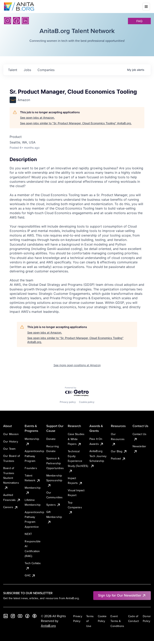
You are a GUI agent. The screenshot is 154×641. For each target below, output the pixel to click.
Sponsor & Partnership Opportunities (55, 463)
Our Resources (118, 436)
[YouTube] (20, 616)
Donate (51, 439)
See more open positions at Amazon (77, 365)
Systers (51, 505)
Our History (10, 441)
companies (46, 70)
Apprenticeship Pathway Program (34, 456)
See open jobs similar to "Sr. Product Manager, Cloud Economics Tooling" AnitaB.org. (76, 123)
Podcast (116, 458)
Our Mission (11, 434)
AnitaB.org (48, 625)
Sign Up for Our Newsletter (119, 595)
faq (139, 21)
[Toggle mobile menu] (146, 6)
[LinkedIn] (25, 20)
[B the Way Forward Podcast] (34, 616)
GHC (27, 575)
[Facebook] (16, 20)
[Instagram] (7, 20)
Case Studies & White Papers (76, 439)
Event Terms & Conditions (117, 621)
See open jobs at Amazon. (37, 117)
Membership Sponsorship (54, 477)
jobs (27, 70)
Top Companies (75, 505)
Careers (8, 507)
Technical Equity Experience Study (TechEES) (78, 458)
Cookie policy (86, 401)
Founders (31, 468)
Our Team (9, 449)
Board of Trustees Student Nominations (11, 475)
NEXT (28, 534)
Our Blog (116, 451)
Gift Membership (54, 514)
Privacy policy (68, 401)
